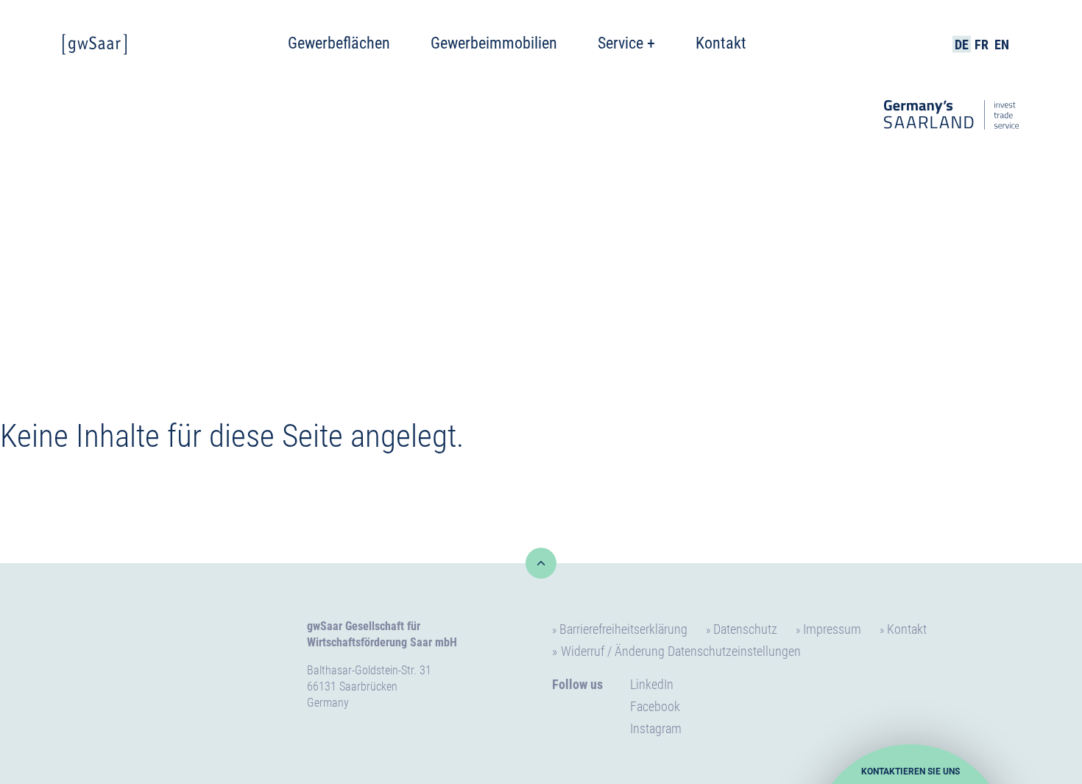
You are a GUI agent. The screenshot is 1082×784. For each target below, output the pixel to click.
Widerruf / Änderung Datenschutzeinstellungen (681, 651)
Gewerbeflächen (339, 43)
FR (982, 44)
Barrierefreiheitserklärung (623, 629)
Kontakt (721, 43)
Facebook (655, 706)
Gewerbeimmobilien (494, 43)
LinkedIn (651, 684)
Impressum (832, 629)
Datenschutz (745, 629)
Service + (626, 43)
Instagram (656, 728)
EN (1001, 44)
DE (962, 44)
